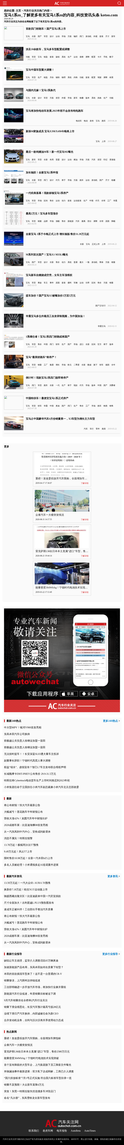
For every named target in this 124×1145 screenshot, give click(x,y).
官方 (99, 344)
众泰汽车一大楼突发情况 (50, 514)
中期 (91, 201)
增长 (58, 365)
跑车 (104, 121)
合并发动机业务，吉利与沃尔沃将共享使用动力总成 (33, 1020)
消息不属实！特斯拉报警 (18, 838)
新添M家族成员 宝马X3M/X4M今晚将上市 (50, 131)
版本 (87, 98)
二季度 (76, 365)
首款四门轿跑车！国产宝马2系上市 (46, 28)
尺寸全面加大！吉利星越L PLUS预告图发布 (29, 902)
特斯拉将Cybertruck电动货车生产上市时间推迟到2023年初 (37, 780)
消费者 (112, 385)
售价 (52, 201)
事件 (52, 283)
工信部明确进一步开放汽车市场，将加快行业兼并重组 (35, 987)
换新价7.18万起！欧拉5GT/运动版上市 (26, 889)
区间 (46, 201)
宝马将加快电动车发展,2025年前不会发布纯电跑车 (54, 110)
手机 (105, 57)
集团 (52, 365)
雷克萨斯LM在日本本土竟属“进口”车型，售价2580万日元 (68, 551)
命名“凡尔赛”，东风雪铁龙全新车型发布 (27, 1098)
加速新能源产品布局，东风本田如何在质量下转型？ (33, 967)
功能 (28, 57)
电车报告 (62, 1130)
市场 (64, 36)
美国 (104, 429)
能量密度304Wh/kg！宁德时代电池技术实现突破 (63, 587)
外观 (95, 36)
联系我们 (34, 1130)
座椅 (81, 57)
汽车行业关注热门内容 (37, 10)
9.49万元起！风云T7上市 (18, 851)
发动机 (88, 36)
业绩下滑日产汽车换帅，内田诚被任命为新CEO (31, 1013)
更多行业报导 (110, 954)
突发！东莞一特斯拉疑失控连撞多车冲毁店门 (30, 1091)
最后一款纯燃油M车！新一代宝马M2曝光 (49, 151)
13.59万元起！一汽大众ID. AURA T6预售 (27, 882)
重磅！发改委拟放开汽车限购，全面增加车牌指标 (64, 478)
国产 (40, 36)
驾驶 (99, 77)
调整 (87, 57)
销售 (111, 406)
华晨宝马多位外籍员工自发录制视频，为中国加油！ (55, 316)
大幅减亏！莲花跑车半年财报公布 (23, 811)
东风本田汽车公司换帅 (17, 734)
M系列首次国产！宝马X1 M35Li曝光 (47, 254)
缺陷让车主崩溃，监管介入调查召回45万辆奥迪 (31, 960)
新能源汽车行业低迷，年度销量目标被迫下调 (30, 993)
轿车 (58, 344)
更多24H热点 (110, 720)
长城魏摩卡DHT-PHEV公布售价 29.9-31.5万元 (30, 773)
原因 (107, 221)
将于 (64, 180)
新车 (113, 36)
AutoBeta (76, 1130)
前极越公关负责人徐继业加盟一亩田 (24, 740)
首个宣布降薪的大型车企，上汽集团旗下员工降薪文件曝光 (37, 1064)
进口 (81, 344)
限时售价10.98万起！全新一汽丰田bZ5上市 (28, 858)
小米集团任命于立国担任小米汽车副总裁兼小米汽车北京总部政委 (41, 787)
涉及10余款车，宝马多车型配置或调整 (48, 49)
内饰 (76, 77)
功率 (87, 283)
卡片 (99, 57)
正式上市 (96, 244)
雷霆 (58, 159)
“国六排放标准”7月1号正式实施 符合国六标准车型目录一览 (38, 1078)
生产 (70, 57)
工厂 (109, 201)
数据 (89, 365)
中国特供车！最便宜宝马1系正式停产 (47, 398)
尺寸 (107, 36)
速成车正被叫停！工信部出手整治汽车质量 (28, 909)
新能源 (70, 221)
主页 (18, 10)
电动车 (79, 121)
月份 (52, 77)
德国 (107, 365)
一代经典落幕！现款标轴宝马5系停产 (47, 193)
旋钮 (58, 57)
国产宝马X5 (100, 306)
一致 (87, 262)
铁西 (105, 406)
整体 (101, 262)
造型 (58, 98)
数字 (111, 57)
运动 (58, 36)
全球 (103, 201)
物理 (64, 77)
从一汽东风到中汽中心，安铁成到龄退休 (27, 831)
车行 (92, 429)
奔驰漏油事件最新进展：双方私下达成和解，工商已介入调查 (39, 1071)
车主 (46, 283)
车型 (46, 36)
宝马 (28, 36)
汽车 (93, 159)
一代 (58, 385)
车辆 (76, 283)
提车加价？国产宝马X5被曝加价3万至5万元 (51, 295)
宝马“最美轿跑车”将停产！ (41, 357)
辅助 (58, 77)
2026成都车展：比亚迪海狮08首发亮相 (26, 825)
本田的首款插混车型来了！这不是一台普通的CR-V (33, 973)
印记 (105, 159)
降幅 (113, 221)
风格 (99, 98)
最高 (83, 221)
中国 (46, 344)
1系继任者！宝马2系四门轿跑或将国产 (48, 336)
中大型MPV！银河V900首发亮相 (22, 727)
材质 (111, 77)
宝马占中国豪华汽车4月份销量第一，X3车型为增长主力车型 (60, 418)
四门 (81, 36)
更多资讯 (113, 876)
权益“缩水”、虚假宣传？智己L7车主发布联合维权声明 (35, 767)
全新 (34, 36)
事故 (40, 283)
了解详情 (84, 483)
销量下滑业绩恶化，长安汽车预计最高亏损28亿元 (32, 1007)
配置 (93, 57)
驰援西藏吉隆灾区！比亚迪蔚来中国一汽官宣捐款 (32, 896)
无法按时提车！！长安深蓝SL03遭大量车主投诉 (31, 754)
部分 (89, 221)
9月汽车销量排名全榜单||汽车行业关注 (26, 1000)
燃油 (76, 159)
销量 (40, 221)
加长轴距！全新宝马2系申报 (42, 172)
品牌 (46, 221)
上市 (104, 141)
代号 (58, 180)
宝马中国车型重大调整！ (40, 69)
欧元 (70, 365)
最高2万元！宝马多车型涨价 (42, 213)
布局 (52, 159)
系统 (64, 57)
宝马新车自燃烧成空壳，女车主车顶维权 (49, 275)
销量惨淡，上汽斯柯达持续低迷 (22, 980)
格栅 (81, 98)
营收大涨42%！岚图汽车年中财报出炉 (25, 818)
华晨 (115, 201)
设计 (52, 36)
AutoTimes (90, 1130)
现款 (76, 385)
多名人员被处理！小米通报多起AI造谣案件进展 (31, 864)
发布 (92, 121)
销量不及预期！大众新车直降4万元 (24, 1084)
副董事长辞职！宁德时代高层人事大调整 (27, 760)
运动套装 (77, 201)
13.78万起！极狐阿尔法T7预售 (21, 845)
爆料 (70, 283)
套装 (101, 36)
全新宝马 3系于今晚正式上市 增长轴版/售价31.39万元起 (57, 234)
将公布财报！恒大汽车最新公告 (22, 805)
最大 (81, 262)
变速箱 (112, 159)
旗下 (95, 365)
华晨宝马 (102, 326)
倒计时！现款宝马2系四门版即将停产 (47, 377)
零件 (98, 429)
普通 (76, 262)
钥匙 (46, 57)
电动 (86, 121)
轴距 (76, 36)
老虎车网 (48, 1130)
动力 (64, 201)
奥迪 (58, 406)
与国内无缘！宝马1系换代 (41, 90)
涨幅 (58, 221)
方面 (70, 36)
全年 (113, 365)
